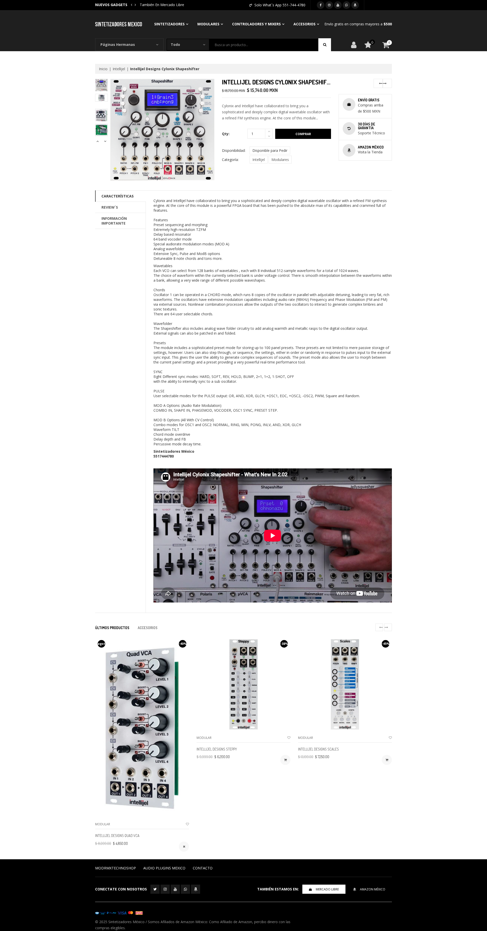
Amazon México (372, 889)
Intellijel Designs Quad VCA (117, 835)
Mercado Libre (327, 889)
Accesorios (304, 24)
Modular (102, 824)
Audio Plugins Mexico (164, 868)
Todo (175, 44)
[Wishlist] (187, 824)
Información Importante (114, 221)
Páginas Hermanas (117, 44)
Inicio (103, 68)
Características (117, 196)
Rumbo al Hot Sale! (155, 4)
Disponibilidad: (234, 150)
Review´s (109, 207)
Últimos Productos (112, 628)
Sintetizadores (169, 24)
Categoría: (230, 159)
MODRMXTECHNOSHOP (115, 868)
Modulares (208, 24)
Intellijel (119, 68)
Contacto (203, 868)
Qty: (226, 133)
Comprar (303, 134)
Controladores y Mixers (256, 24)
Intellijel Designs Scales (318, 749)
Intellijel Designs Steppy (217, 749)
